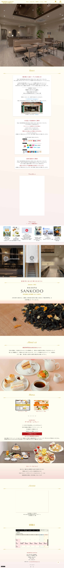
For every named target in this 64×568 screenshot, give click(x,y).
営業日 (46, 1)
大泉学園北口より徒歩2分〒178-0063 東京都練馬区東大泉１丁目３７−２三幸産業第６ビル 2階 (32, 514)
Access (41, 1)
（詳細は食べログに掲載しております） (32, 431)
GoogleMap (36, 114)
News (27, 1)
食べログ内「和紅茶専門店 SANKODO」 (32, 436)
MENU (37, 1)
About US (32, 1)
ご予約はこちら (32, 434)
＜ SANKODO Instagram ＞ (32, 99)
